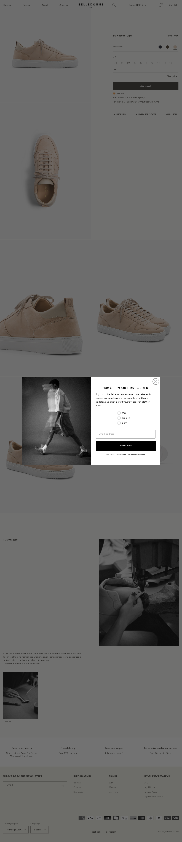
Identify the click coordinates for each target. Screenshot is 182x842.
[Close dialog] (156, 381)
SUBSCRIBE (126, 446)
